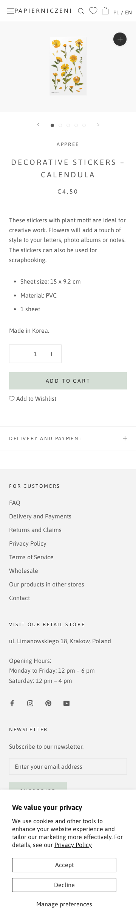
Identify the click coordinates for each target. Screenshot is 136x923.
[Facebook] (12, 702)
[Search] (81, 10)
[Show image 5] (84, 125)
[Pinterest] (48, 702)
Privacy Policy (73, 844)
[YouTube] (66, 702)
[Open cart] (105, 10)
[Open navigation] (10, 11)
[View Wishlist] (93, 10)
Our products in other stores (46, 584)
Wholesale (23, 570)
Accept (64, 864)
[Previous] (38, 124)
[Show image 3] (68, 125)
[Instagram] (30, 702)
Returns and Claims (35, 529)
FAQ (14, 502)
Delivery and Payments (40, 516)
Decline (64, 884)
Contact (19, 597)
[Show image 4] (76, 125)
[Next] (98, 124)
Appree (68, 144)
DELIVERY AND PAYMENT (45, 438)
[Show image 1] (52, 125)
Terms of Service (31, 557)
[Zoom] (120, 39)
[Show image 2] (60, 125)
